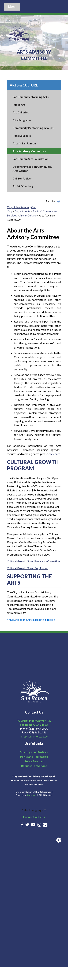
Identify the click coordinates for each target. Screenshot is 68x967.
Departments (22, 211)
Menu (12, 7)
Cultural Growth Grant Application (27, 568)
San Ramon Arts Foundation (30, 158)
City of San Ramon (18, 207)
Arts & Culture (24, 85)
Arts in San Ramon (24, 143)
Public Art (19, 104)
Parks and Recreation (34, 756)
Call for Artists (22, 178)
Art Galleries (21, 112)
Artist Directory (23, 186)
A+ (47, 201)
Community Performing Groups (33, 127)
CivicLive (31, 795)
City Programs (22, 120)
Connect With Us (34, 817)
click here (54, 453)
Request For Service (34, 765)
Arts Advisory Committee (29, 151)
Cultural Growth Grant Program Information (33, 561)
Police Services (34, 761)
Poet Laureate (22, 135)
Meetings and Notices (34, 752)
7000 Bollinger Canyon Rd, (34, 720)
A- (53, 201)
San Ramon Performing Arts (31, 96)
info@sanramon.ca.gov (34, 736)
